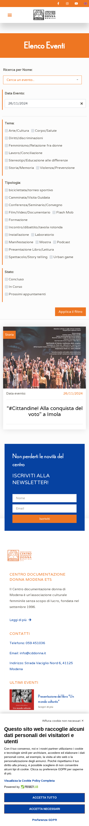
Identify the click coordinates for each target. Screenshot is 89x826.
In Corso (15, 286)
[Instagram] (67, 3)
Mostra (45, 242)
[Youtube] (76, 3)
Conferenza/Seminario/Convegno (35, 205)
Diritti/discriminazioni (26, 138)
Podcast (63, 242)
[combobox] (42, 80)
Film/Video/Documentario (29, 212)
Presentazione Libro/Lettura (31, 249)
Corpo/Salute (46, 130)
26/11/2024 (73, 393)
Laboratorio (44, 234)
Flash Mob (64, 212)
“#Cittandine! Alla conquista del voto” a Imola (45, 411)
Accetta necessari (44, 809)
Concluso (16, 279)
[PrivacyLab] (29, 787)
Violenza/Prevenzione (57, 167)
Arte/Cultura (19, 130)
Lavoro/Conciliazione (25, 153)
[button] (9, 15)
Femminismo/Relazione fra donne (35, 145)
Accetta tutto (44, 797)
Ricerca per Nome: (17, 69)
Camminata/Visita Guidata (29, 197)
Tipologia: (13, 182)
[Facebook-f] (58, 3)
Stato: (9, 272)
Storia (9, 335)
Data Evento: (15, 93)
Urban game (63, 257)
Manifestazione (21, 242)
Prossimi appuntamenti (27, 294)
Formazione (18, 220)
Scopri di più (45, 706)
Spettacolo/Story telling (28, 257)
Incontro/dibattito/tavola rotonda (36, 227)
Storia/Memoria (21, 167)
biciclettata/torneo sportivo (31, 190)
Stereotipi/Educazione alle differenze (38, 160)
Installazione (19, 234)
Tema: (9, 123)
